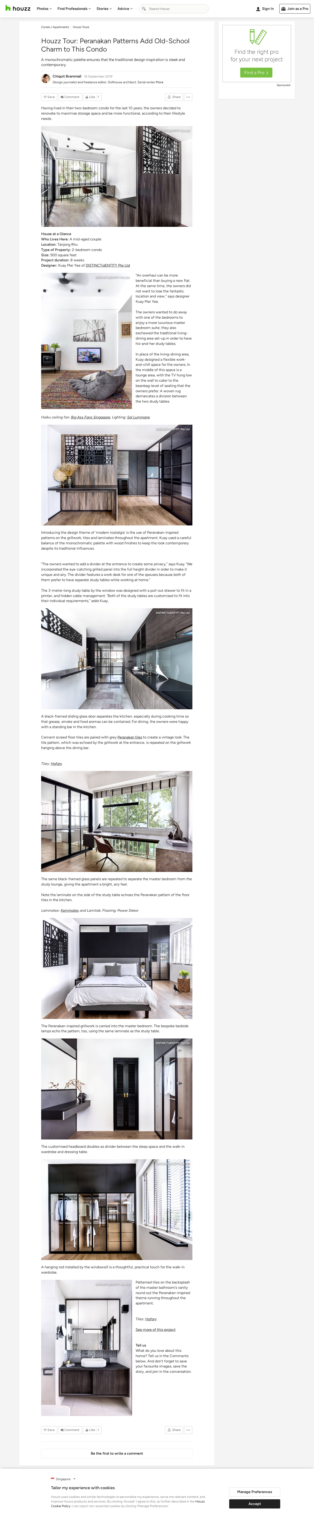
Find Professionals (72, 8)
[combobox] (174, 8)
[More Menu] (188, 97)
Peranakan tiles (129, 737)
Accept (254, 1504)
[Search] (143, 8)
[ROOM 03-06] (116, 176)
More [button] (159, 82)
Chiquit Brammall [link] (67, 76)
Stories (102, 8)
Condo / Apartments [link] (55, 27)
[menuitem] (44, 8)
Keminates (70, 910)
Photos (42, 8)
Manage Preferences (254, 1492)
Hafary (151, 1319)
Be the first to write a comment (117, 1453)
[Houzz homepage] (18, 8)
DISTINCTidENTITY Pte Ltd (173, 130)
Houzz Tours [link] (81, 27)
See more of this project (156, 1329)
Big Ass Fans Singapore (90, 417)
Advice (123, 8)
